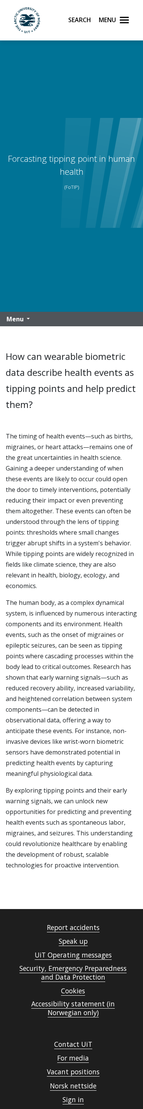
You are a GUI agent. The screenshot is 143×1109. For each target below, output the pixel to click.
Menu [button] (15, 319)
